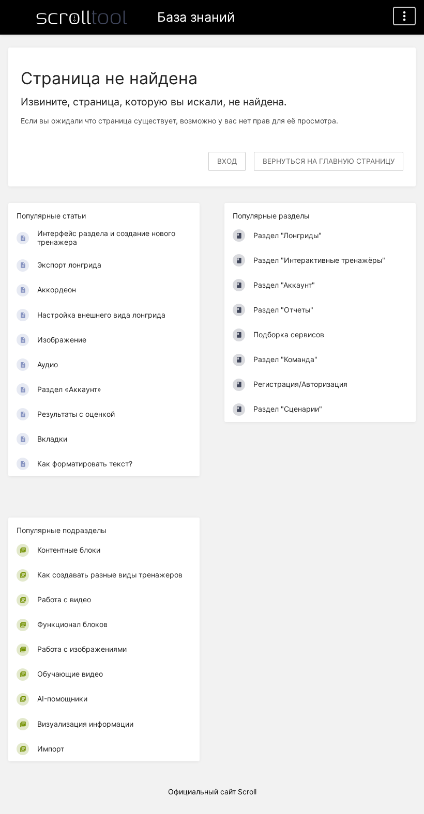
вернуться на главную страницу (329, 161)
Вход (227, 161)
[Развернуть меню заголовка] (404, 16)
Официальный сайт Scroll (212, 791)
